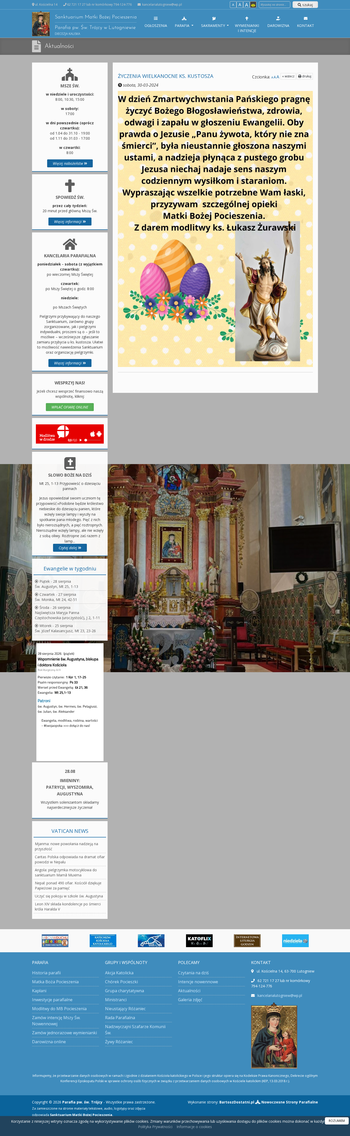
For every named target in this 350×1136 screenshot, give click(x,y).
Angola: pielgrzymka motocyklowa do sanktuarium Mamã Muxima (66, 872)
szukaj (307, 4)
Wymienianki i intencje (247, 28)
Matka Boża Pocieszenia (55, 982)
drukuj (306, 76)
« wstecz (288, 76)
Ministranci (116, 999)
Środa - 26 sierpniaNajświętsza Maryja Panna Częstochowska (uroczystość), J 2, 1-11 (67, 612)
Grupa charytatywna (124, 991)
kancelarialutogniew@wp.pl (161, 4)
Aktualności (59, 46)
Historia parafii (46, 973)
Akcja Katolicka (119, 973)
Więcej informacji (68, 221)
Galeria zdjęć (190, 999)
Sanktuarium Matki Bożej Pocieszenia (96, 25)
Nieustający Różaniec (125, 1008)
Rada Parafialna (120, 1017)
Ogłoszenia (156, 25)
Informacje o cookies (194, 1126)
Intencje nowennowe (198, 982)
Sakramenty (213, 25)
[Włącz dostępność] (253, 4)
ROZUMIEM (337, 1121)
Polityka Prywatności (155, 1126)
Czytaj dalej (68, 547)
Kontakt (305, 25)
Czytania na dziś (193, 973)
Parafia (182, 25)
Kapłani (39, 991)
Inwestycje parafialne (52, 999)
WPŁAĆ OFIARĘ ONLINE (70, 407)
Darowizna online (49, 1042)
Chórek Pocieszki (121, 982)
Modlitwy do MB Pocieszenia (59, 1008)
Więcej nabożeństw (68, 163)
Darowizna (278, 25)
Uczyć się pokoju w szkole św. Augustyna (69, 896)
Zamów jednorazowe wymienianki (64, 1033)
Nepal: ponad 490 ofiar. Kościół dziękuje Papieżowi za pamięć (68, 886)
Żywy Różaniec (119, 1042)
